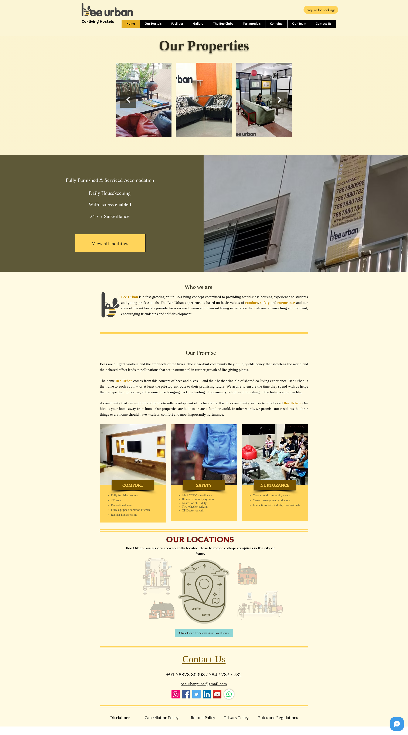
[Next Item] (280, 100)
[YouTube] (217, 694)
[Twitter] (196, 694)
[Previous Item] (128, 100)
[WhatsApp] (229, 694)
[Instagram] (175, 694)
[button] (133, 485)
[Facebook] (186, 694)
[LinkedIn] (207, 694)
